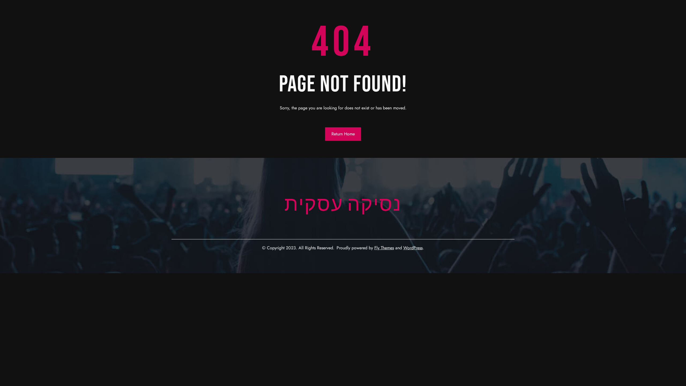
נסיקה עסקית (343, 205)
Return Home (343, 134)
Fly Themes (384, 248)
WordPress (413, 248)
